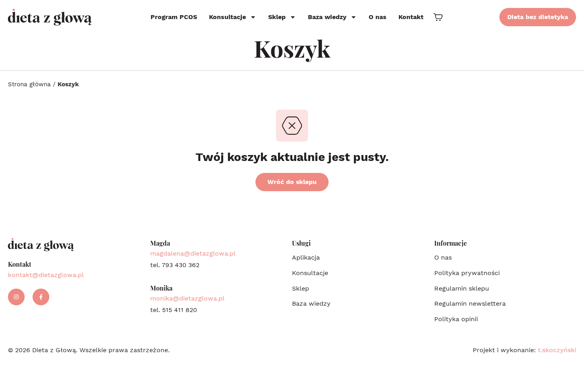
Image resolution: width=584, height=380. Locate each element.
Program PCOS (174, 17)
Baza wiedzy (327, 17)
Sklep (277, 17)
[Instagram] (16, 297)
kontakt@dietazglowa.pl (46, 275)
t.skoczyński (557, 350)
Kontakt (410, 17)
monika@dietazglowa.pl (187, 298)
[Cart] (438, 17)
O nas (378, 17)
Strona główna (29, 84)
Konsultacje (227, 17)
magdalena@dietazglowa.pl (193, 253)
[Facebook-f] (41, 297)
